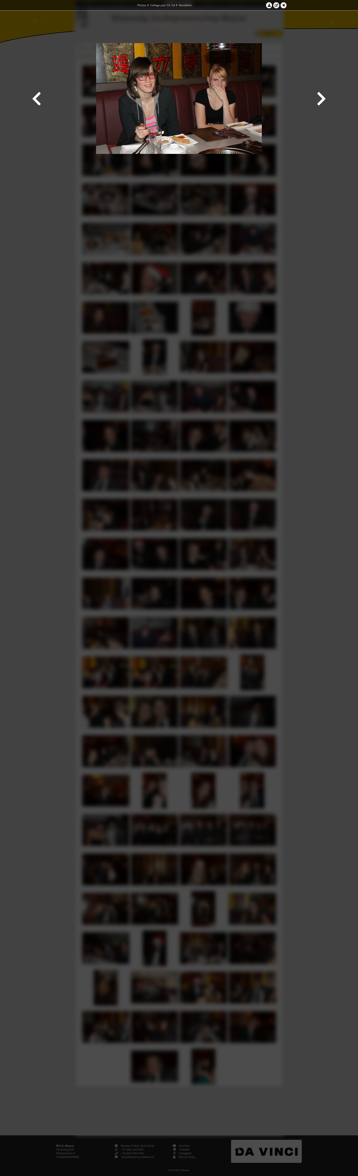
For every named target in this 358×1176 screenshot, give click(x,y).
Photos (141, 5)
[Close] (284, 5)
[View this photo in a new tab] (276, 5)
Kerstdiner (185, 5)
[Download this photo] (269, 5)
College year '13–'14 (162, 5)
